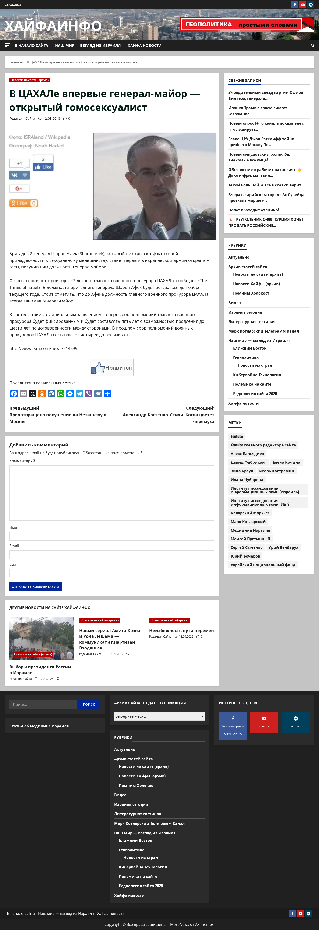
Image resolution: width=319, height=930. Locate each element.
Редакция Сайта (22, 118)
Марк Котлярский (248, 521)
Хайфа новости (145, 45)
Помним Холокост (251, 293)
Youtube (237, 436)
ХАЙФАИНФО (53, 24)
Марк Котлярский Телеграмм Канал (263, 331)
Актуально (238, 257)
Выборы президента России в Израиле (40, 669)
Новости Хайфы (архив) (256, 283)
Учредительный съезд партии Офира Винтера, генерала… (265, 95)
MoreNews (179, 924)
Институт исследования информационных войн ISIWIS (260, 502)
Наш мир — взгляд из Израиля (88, 45)
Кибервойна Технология (257, 374)
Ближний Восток (249, 348)
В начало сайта (31, 45)
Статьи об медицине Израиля (39, 726)
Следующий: (168, 414)
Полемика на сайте (252, 384)
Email (14, 545)
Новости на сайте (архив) (30, 80)
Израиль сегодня (245, 312)
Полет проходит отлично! (253, 210)
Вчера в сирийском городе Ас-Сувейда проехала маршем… (266, 197)
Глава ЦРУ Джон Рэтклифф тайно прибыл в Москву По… (261, 141)
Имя (13, 527)
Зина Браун (242, 471)
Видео (234, 302)
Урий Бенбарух (283, 547)
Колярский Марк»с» (250, 513)
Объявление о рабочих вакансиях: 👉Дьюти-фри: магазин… (265, 172)
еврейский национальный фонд (263, 564)
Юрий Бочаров (245, 556)
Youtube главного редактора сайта (263, 445)
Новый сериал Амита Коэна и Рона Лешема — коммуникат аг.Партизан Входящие (109, 639)
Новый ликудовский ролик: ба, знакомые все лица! (259, 157)
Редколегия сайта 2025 (255, 393)
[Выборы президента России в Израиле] (41, 638)
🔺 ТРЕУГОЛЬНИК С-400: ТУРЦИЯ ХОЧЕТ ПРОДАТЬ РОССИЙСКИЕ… (265, 222)
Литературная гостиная (251, 321)
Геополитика (246, 357)
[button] (7, 45)
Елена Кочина (286, 462)
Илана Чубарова (247, 479)
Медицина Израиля (250, 530)
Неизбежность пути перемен (181, 630)
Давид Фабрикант (249, 462)
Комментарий (23, 460)
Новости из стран (255, 365)
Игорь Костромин (276, 471)
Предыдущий (57, 414)
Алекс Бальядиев (247, 453)
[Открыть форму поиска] (312, 45)
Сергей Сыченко (247, 547)
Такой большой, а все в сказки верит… (266, 185)
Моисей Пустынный (250, 538)
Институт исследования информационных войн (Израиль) (265, 490)
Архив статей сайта (247, 266)
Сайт (13, 564)
